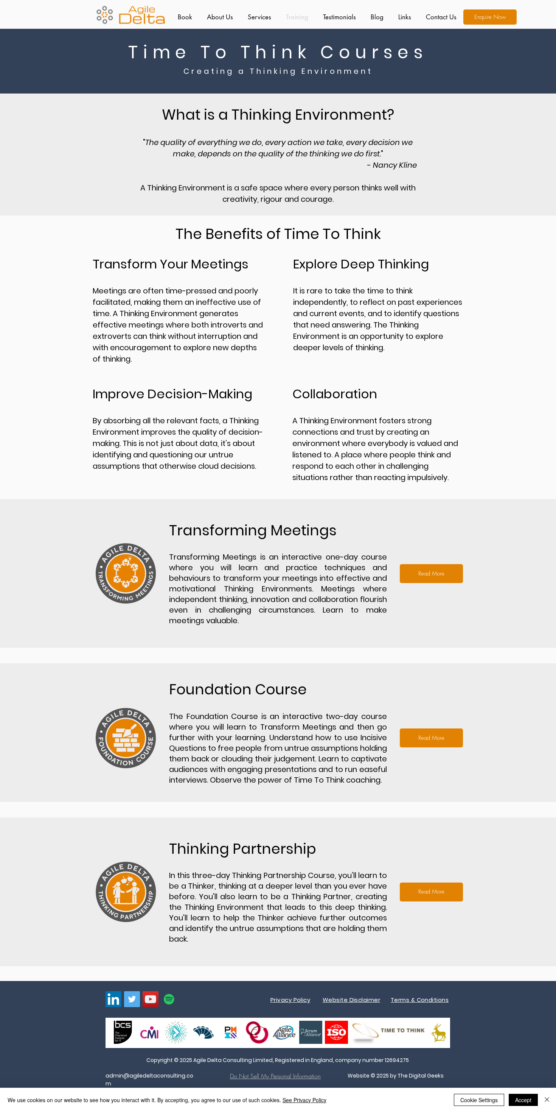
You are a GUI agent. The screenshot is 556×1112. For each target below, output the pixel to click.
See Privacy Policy (304, 1100)
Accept (523, 1100)
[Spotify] (169, 999)
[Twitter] (132, 999)
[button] (258, 17)
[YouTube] (150, 999)
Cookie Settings (479, 1100)
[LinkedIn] (113, 999)
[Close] (546, 1100)
